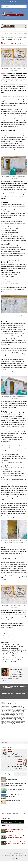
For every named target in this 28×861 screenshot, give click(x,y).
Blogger (24, 855)
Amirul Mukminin (15, 669)
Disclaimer (15, 853)
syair (21, 813)
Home (2, 33)
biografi (6, 33)
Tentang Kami (8, 853)
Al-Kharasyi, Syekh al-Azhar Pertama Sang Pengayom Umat (15, 687)
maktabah (9, 813)
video (25, 813)
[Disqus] (14, 719)
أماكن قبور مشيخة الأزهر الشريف (13, 800)
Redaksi (21, 853)
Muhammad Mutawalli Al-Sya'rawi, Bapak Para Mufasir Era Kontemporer (13, 694)
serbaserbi (15, 813)
